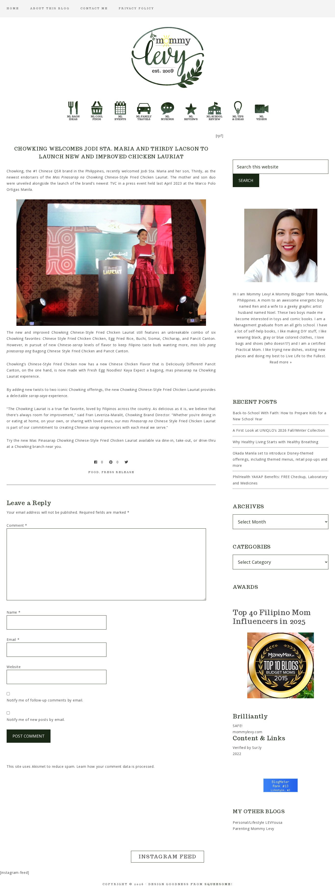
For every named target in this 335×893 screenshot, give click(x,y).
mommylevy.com (247, 731)
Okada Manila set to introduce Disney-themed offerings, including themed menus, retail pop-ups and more (280, 459)
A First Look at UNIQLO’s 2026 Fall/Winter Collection (279, 430)
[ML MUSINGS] (167, 109)
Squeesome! (219, 884)
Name (13, 612)
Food (93, 472)
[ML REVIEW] (191, 109)
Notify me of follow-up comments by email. (45, 700)
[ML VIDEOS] (261, 109)
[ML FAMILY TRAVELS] (144, 109)
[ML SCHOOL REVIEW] (214, 109)
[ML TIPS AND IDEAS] (238, 109)
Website (14, 666)
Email (13, 639)
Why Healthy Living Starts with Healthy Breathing (275, 442)
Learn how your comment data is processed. (116, 766)
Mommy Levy (167, 56)
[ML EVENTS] (120, 109)
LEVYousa (274, 822)
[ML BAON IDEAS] (73, 109)
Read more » (281, 362)
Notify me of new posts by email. (36, 719)
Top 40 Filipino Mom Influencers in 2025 (272, 616)
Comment (17, 525)
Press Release (118, 472)
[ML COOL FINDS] (96, 109)
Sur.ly (256, 747)
